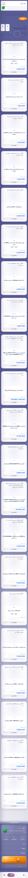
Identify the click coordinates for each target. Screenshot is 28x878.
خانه (26, 13)
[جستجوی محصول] (18, 875)
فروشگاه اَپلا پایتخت (20, 13)
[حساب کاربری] (4, 875)
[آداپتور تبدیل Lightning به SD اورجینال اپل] (14, 709)
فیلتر (22, 18)
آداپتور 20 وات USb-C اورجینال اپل (14, 206)
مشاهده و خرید (14, 71)
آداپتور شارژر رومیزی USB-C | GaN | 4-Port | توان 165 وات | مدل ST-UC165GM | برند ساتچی (14, 500)
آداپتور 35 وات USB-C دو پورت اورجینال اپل (14, 684)
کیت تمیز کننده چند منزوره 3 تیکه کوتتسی (14, 96)
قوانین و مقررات (19, 865)
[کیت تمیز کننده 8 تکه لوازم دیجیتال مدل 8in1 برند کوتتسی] (14, 159)
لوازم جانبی (12, 13)
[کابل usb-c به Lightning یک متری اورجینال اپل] (14, 269)
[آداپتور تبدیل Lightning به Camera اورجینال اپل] (14, 746)
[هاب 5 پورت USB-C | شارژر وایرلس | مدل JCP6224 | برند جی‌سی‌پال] (14, 416)
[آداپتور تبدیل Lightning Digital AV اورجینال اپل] (14, 452)
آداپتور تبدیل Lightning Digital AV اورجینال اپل (14, 463)
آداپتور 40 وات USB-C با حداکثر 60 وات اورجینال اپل (14, 573)
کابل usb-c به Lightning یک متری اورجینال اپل (14, 280)
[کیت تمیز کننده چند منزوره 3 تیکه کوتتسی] (14, 85)
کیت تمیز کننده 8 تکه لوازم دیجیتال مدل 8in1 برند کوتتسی (14, 170)
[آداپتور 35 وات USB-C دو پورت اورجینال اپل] (14, 672)
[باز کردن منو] (24, 3)
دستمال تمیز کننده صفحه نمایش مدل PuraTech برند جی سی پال (14, 316)
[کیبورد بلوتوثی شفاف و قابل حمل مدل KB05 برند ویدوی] (14, 232)
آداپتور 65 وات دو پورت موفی (14, 610)
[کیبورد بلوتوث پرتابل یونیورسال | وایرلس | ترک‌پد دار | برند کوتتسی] (14, 49)
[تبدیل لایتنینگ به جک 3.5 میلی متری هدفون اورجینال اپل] (14, 636)
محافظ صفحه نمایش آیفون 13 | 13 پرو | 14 (14, 390)
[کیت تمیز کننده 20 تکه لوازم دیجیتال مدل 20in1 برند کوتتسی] (14, 122)
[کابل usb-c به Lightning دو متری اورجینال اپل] (14, 783)
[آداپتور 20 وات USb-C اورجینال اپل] (14, 195)
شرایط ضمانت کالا (13, 865)
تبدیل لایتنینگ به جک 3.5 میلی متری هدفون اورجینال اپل (14, 647)
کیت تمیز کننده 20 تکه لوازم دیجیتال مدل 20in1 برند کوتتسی (14, 133)
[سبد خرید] (24, 875)
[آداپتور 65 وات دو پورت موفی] (14, 599)
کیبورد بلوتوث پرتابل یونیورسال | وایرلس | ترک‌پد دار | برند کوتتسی (14, 60)
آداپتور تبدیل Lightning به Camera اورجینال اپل (14, 757)
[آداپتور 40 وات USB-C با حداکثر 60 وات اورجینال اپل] (14, 562)
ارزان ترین (9, 34)
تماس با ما (7, 865)
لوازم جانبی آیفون (17, 15)
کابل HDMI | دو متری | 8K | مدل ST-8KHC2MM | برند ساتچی (14, 537)
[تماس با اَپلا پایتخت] (5, 830)
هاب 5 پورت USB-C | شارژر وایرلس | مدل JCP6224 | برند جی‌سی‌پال (14, 427)
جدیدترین (17, 34)
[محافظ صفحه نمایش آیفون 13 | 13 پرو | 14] (14, 379)
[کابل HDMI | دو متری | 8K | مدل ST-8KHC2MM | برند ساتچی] (14, 526)
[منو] (10, 875)
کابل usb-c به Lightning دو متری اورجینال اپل (14, 794)
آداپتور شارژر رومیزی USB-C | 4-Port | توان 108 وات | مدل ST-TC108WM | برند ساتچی (14, 353)
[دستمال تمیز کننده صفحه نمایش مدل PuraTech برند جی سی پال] (14, 305)
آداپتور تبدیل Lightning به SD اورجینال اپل (14, 720)
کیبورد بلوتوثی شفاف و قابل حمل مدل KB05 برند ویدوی (14, 243)
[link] (3, 3)
